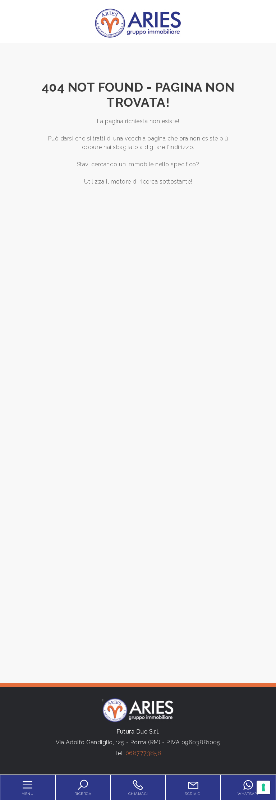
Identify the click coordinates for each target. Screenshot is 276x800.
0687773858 (143, 753)
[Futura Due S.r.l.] (138, 22)
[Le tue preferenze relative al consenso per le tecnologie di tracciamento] (263, 787)
